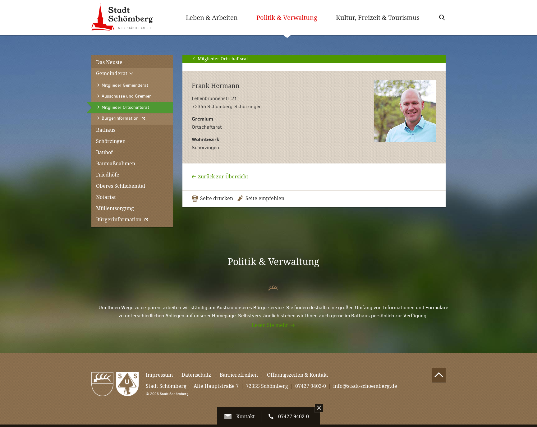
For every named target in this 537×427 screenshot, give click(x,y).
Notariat (106, 197)
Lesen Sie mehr (270, 325)
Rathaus (105, 130)
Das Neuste (109, 62)
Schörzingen (111, 141)
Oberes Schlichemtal (120, 186)
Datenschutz (196, 375)
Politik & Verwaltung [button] (291, 17)
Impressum (159, 375)
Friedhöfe (107, 175)
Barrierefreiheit (239, 375)
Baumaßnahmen (115, 163)
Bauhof (104, 152)
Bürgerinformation (118, 219)
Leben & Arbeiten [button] (212, 18)
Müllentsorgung (115, 208)
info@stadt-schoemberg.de (365, 386)
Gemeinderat (112, 73)
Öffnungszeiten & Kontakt (297, 375)
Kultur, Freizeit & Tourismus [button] (378, 18)
